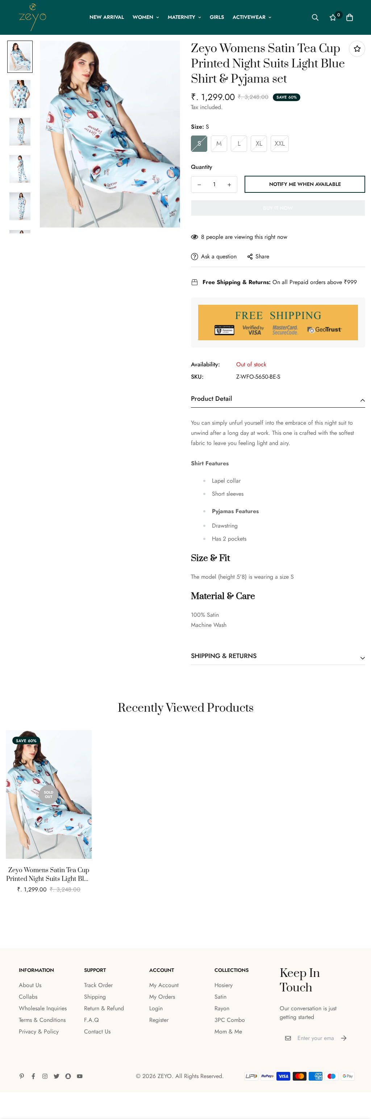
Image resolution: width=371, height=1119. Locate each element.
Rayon (221, 1008)
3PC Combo (229, 1020)
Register (158, 1020)
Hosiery (223, 985)
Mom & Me (228, 1031)
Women (143, 17)
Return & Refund (104, 1008)
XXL (280, 143)
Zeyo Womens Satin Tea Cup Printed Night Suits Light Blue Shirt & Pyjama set (48, 874)
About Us (30, 985)
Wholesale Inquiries (43, 1008)
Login (156, 1008)
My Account (164, 985)
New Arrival (106, 17)
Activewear (249, 17)
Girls (217, 17)
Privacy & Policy (39, 1031)
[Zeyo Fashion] (32, 17)
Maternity (181, 17)
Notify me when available (305, 184)
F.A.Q (91, 1020)
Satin (220, 997)
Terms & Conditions (42, 1020)
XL (259, 143)
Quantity (201, 167)
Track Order (98, 985)
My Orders (162, 997)
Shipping (95, 997)
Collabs (28, 997)
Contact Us (97, 1031)
